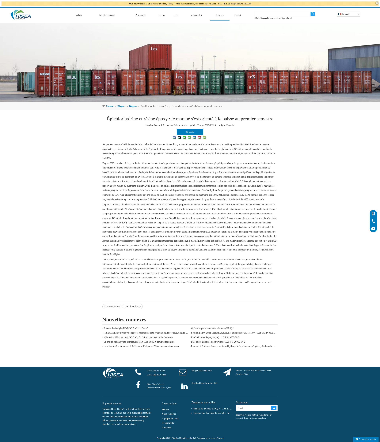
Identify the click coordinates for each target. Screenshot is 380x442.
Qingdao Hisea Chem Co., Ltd (204, 383)
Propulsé (230, 125)
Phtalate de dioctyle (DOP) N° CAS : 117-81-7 (126, 328)
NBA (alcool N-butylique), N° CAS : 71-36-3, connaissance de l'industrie (138, 337)
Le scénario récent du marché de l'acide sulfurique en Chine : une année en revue (141, 346)
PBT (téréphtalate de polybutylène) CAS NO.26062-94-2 (218, 342)
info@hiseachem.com (241, 3)
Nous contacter (169, 414)
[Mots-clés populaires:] (313, 14)
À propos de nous (170, 418)
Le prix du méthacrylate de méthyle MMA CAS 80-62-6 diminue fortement (139, 342)
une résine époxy (133, 306)
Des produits (168, 423)
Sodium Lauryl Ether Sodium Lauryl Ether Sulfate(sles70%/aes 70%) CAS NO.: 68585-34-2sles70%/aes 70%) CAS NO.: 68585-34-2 (233, 332)
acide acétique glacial (283, 18)
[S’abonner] (274, 408)
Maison (165, 409)
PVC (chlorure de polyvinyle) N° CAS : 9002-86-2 (215, 337)
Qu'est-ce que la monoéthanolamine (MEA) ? (212, 328)
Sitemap (220, 438)
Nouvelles (166, 427)
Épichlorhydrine (111, 306)
